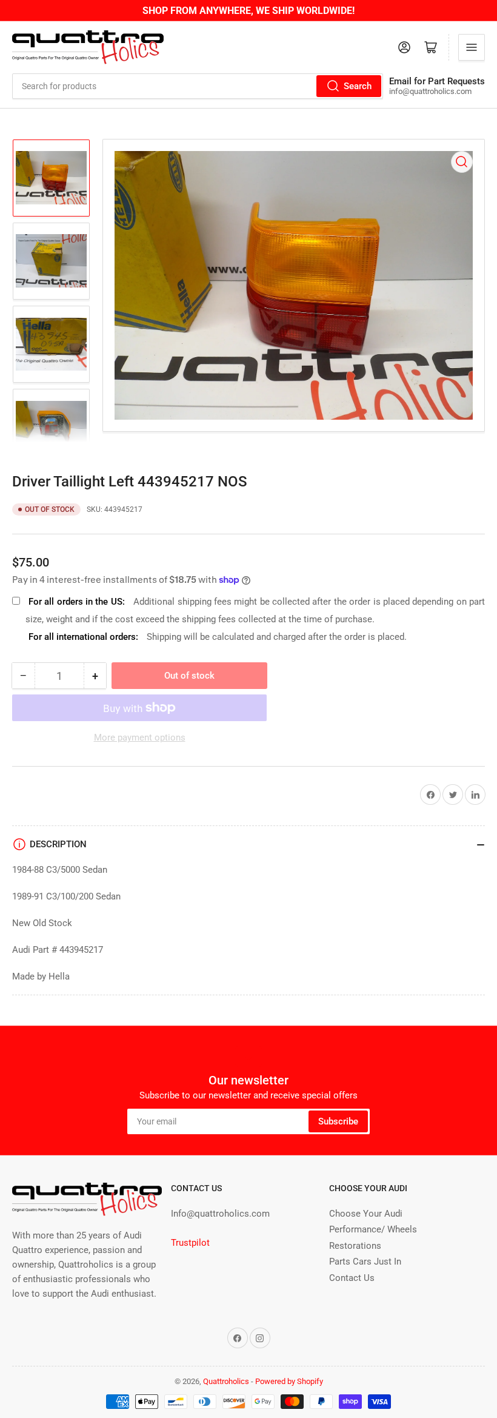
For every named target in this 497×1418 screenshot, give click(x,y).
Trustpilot (190, 1242)
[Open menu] (471, 47)
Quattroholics (226, 1381)
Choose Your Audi (365, 1213)
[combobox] (197, 86)
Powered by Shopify (289, 1381)
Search (358, 86)
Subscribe (338, 1121)
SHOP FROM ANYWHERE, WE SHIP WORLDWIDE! (248, 10)
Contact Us (352, 1277)
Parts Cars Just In (365, 1261)
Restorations (355, 1245)
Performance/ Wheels (373, 1229)
